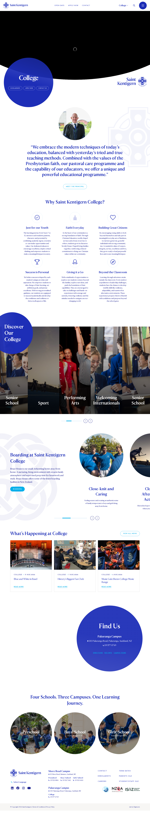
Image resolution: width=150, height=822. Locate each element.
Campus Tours (120, 653)
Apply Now (29, 88)
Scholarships (15, 88)
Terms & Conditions (38, 807)
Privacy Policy (50, 807)
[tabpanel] (75, 370)
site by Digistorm (134, 807)
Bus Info (108, 653)
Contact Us (42, 88)
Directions (98, 653)
